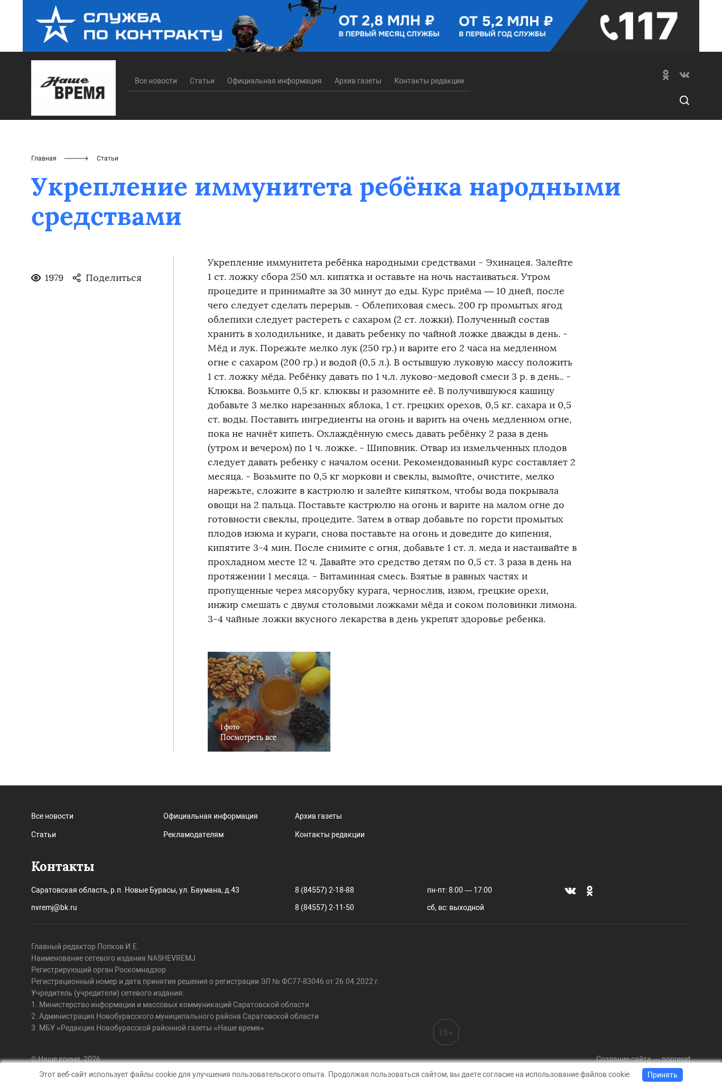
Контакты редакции (429, 81)
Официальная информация (274, 81)
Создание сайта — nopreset (643, 1059)
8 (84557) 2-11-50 (324, 907)
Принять (662, 1075)
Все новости (156, 81)
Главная (44, 158)
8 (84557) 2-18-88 (324, 890)
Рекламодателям (193, 834)
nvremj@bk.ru (54, 907)
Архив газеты (358, 81)
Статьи (43, 834)
